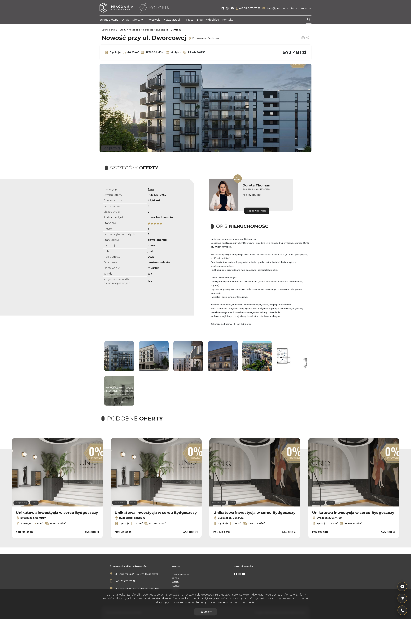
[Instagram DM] (402, 598)
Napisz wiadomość (256, 211)
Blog (200, 19)
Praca (189, 19)
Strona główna (109, 19)
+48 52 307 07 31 (124, 581)
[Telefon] (402, 610)
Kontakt (227, 19)
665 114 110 (253, 195)
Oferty (136, 19)
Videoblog (212, 19)
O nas (125, 19)
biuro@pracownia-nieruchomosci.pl (136, 588)
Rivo (151, 189)
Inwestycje (153, 19)
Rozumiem (205, 611)
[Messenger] (402, 586)
